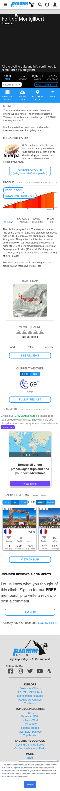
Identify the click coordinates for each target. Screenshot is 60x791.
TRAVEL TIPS (50, 220)
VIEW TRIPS (30, 483)
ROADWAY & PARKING (23, 220)
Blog (30, 757)
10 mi (6, 502)
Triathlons (30, 703)
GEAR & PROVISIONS (37, 220)
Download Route (22, 98)
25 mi (15, 502)
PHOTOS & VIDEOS (7, 98)
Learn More (8, 427)
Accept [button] (30, 784)
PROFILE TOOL (13, 190)
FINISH (50, 502)
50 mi (23, 502)
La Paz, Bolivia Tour (30, 692)
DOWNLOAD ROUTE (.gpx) (19, 196)
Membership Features (30, 696)
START (41, 502)
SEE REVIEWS (30, 355)
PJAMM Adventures (30, 699)
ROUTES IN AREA (37, 98)
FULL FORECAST (30, 399)
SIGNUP (30, 612)
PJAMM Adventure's (25, 416)
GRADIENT (9, 221)
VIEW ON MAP (30, 559)
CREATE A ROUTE (30, 171)
